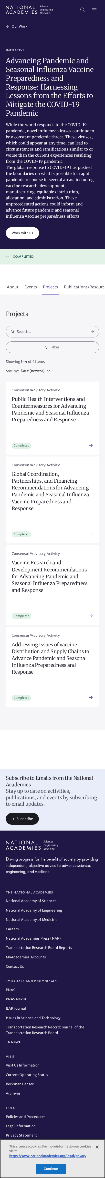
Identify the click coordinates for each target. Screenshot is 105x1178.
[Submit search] (92, 332)
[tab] (13, 287)
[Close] (97, 1147)
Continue (51, 1169)
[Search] (82, 10)
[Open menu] (94, 10)
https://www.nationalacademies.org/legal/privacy (47, 1156)
